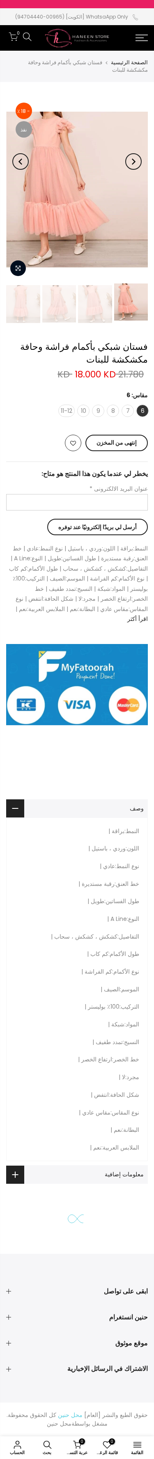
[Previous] (133, 161)
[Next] (20, 161)
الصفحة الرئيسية (129, 62)
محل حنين (59, 1423)
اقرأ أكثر (137, 619)
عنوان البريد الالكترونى (119, 489)
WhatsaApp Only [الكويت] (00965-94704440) (71, 16)
